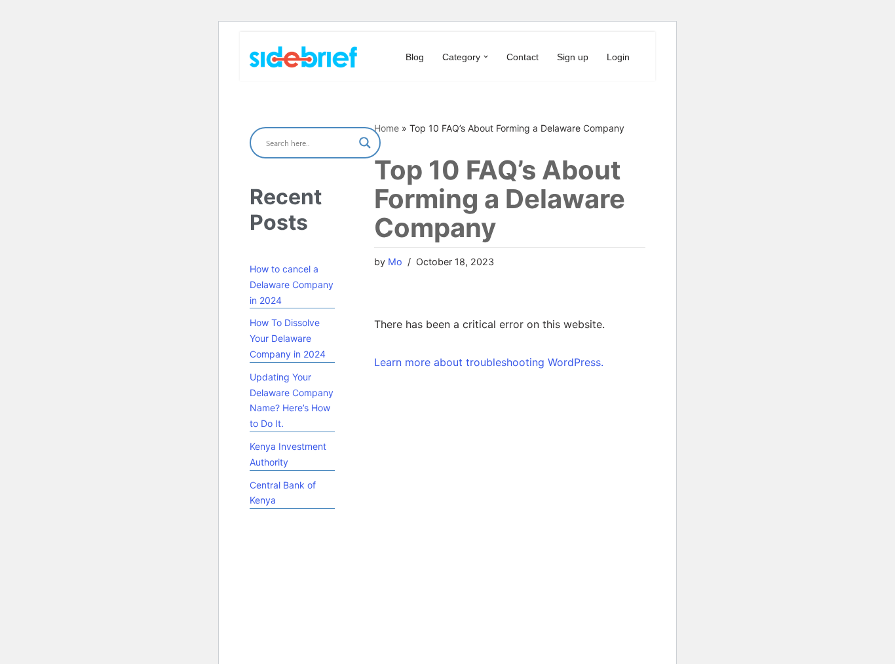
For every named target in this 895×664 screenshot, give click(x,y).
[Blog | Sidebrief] (303, 56)
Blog (415, 57)
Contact (522, 57)
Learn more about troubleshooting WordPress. (488, 362)
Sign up (572, 57)
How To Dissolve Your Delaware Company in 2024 (288, 338)
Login (618, 57)
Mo (395, 261)
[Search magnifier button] (365, 143)
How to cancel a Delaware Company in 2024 (291, 284)
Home (386, 128)
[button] (486, 56)
